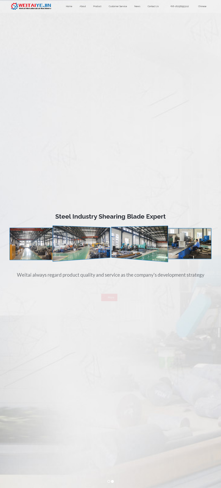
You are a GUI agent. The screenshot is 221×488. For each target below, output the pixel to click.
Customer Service (118, 6)
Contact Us (153, 6)
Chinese (202, 6)
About (83, 6)
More (110, 281)
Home (69, 6)
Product (97, 6)
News (137, 6)
